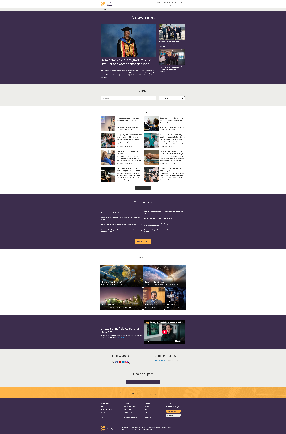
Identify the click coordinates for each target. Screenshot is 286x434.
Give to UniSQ (148, 418)
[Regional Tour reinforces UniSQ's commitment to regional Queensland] (172, 32)
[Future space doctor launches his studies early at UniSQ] (108, 123)
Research (165, 6)
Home (102, 9)
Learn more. (120, 337)
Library (158, 2)
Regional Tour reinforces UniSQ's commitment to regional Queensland (171, 43)
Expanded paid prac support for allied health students (171, 68)
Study (144, 6)
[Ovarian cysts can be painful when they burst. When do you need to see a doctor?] (151, 157)
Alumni (172, 6)
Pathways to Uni (127, 412)
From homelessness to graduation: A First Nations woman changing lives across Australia (126, 64)
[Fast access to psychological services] (108, 157)
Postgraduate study (128, 409)
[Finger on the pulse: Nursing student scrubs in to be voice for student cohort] (151, 140)
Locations (147, 415)
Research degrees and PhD (130, 415)
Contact (174, 2)
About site (152, 429)
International (166, 2)
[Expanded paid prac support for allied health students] (172, 57)
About (179, 6)
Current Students (154, 6)
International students (129, 418)
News (146, 409)
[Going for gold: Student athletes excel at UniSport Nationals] (108, 140)
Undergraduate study (129, 407)
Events (146, 412)
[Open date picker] (182, 98)
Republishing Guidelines (164, 364)
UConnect (181, 2)
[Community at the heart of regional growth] (151, 174)
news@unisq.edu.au (160, 360)
